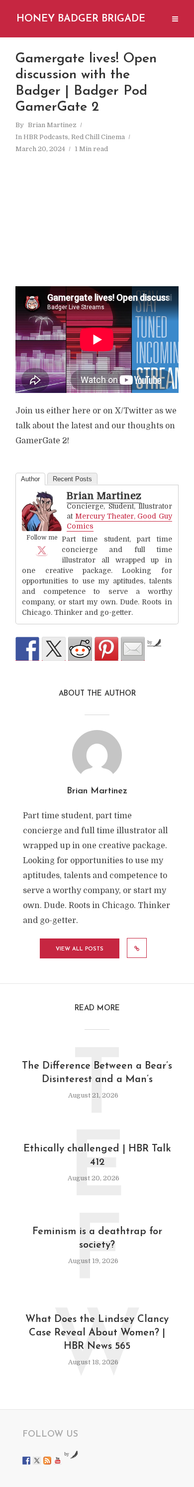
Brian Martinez (52, 125)
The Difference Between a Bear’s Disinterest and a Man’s (97, 1073)
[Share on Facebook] (27, 649)
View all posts (79, 949)
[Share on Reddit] (80, 649)
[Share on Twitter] (54, 649)
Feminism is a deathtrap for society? (97, 1238)
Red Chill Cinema (98, 137)
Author (30, 479)
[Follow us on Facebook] (26, 1461)
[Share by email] (133, 649)
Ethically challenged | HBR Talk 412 (97, 1155)
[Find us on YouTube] (58, 1461)
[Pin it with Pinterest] (106, 649)
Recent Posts (72, 479)
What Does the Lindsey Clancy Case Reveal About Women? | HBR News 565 (97, 1332)
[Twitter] (42, 550)
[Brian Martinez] (42, 511)
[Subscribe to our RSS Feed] (47, 1461)
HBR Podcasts (45, 137)
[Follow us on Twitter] (37, 1461)
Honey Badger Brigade (80, 19)
